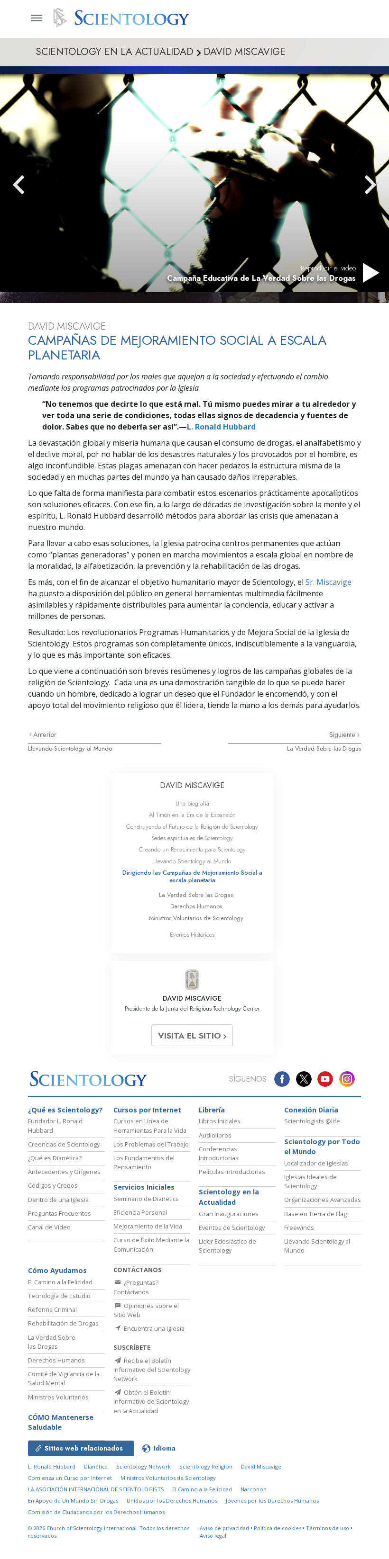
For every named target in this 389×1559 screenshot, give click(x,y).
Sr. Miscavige (329, 582)
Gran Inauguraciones (229, 1214)
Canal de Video (49, 1227)
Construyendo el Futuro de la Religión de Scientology (192, 826)
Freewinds (299, 1227)
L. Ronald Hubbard (221, 426)
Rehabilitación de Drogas (63, 1323)
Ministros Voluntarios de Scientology (196, 918)
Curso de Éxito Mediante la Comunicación (151, 1244)
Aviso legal (213, 1535)
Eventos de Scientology (232, 1227)
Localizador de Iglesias (316, 1163)
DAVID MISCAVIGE (192, 785)
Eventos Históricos (192, 934)
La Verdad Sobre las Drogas (324, 748)
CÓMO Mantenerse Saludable (60, 1422)
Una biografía (192, 803)
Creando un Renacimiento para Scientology (192, 849)
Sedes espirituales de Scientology (192, 837)
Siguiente (343, 734)
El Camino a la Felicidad (60, 1282)
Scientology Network (143, 1466)
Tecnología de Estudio (59, 1295)
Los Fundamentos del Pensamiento (144, 1162)
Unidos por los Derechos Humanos (172, 1500)
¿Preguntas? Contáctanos (135, 1287)
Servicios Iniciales (144, 1187)
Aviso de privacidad (224, 1528)
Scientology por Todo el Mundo (322, 1146)
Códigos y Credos (53, 1185)
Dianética (96, 1466)
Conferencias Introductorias (219, 1153)
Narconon (254, 1489)
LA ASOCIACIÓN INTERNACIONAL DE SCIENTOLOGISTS (97, 1489)
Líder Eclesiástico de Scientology (227, 1245)
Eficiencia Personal (140, 1212)
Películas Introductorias (232, 1171)
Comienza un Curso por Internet (70, 1477)
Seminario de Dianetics (146, 1198)
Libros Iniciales (220, 1121)
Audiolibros (215, 1135)
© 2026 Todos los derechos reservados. (108, 1532)
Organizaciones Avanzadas (322, 1199)
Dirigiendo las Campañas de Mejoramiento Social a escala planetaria (192, 876)
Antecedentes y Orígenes (64, 1171)
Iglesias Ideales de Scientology (310, 1181)
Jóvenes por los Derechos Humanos (272, 1500)
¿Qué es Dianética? (55, 1158)
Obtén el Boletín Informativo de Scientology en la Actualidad (151, 1401)
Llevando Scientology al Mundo (70, 748)
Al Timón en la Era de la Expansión (192, 814)
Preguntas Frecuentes (59, 1213)
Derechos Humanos (196, 906)
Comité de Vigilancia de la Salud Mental (64, 1378)
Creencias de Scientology (64, 1144)
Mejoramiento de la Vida (147, 1226)
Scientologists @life (312, 1121)
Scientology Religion (205, 1466)
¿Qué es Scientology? (65, 1109)
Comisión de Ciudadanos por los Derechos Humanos (96, 1511)
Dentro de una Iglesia (58, 1199)
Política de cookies (277, 1528)
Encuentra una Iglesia (153, 1328)
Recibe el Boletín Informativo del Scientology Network (151, 1369)
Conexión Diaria (311, 1109)
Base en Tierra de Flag (315, 1214)
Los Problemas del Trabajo (151, 1144)
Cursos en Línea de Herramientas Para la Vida (149, 1125)
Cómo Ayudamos (57, 1270)
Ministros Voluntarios (58, 1397)
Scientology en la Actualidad (229, 1197)
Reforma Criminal (52, 1309)
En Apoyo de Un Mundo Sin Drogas (73, 1500)
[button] (35, 184)
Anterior (44, 734)
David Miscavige (261, 1466)
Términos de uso (327, 1528)
